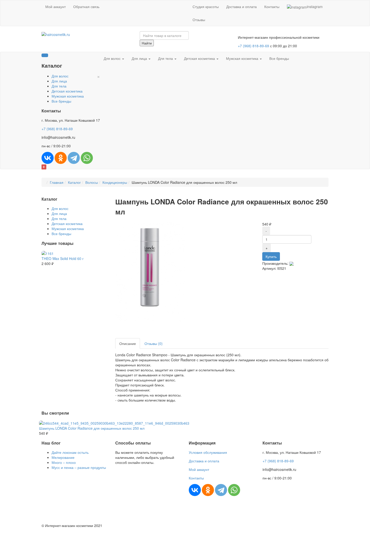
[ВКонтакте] (48, 158)
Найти (147, 43)
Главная (56, 182)
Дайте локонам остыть (70, 452)
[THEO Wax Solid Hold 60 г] (48, 252)
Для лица (59, 80)
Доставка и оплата (241, 6)
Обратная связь (86, 6)
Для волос (60, 75)
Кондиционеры (114, 182)
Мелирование (63, 457)
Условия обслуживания (208, 452)
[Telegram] (74, 158)
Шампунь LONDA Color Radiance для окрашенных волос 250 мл (91, 428)
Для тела (59, 85)
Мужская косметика (68, 96)
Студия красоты (206, 6)
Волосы (91, 182)
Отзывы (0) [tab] (153, 343)
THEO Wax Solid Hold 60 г (63, 258)
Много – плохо (64, 462)
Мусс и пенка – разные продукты (79, 467)
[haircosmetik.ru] (56, 33)
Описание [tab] (127, 343)
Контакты (271, 6)
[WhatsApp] (87, 158)
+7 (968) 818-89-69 (253, 45)
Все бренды (61, 101)
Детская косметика (67, 91)
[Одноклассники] (61, 158)
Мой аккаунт (55, 6)
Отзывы (199, 19)
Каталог (74, 182)
